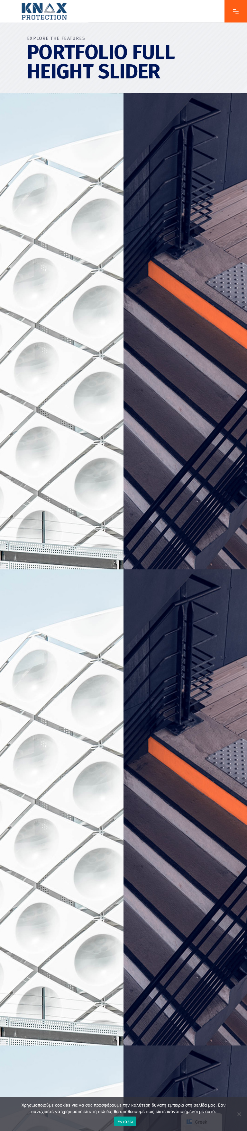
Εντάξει (125, 1121)
